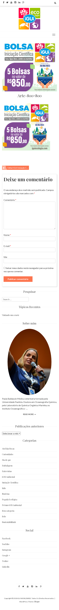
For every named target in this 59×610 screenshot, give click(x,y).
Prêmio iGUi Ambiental (12, 505)
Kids (4, 488)
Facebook (6, 538)
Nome (7, 235)
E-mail (7, 246)
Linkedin (5, 566)
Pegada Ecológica (9, 499)
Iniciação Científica (10, 482)
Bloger (37, 601)
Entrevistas (7, 471)
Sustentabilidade (9, 522)
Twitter (5, 561)
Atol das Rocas (8, 448)
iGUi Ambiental (8, 477)
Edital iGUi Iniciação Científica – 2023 (18, 168)
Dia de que (6, 460)
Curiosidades (7, 454)
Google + (6, 555)
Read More (28, 414)
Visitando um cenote (10, 315)
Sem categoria (8, 511)
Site (5, 257)
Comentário (10, 200)
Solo (4, 516)
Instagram (6, 550)
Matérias (5, 494)
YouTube (5, 544)
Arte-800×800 (30, 95)
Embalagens (7, 465)
